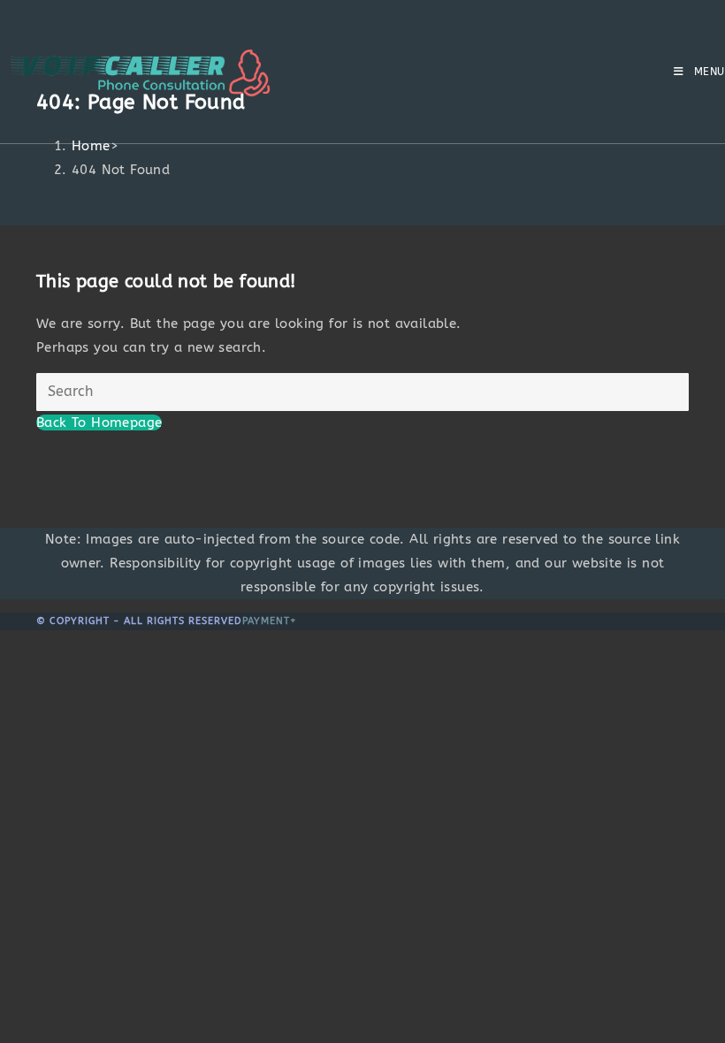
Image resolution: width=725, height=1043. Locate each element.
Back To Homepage (99, 422)
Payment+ (269, 621)
